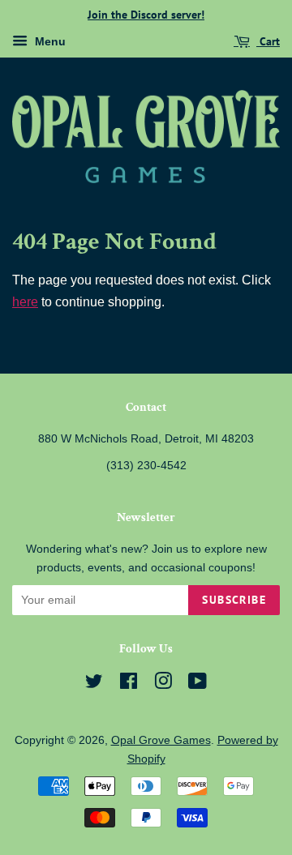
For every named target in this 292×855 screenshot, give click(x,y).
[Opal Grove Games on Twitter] (94, 684)
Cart (268, 41)
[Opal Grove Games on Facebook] (128, 684)
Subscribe (234, 599)
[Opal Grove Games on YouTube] (197, 684)
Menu (49, 41)
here (25, 302)
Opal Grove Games (161, 740)
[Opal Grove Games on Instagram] (163, 684)
